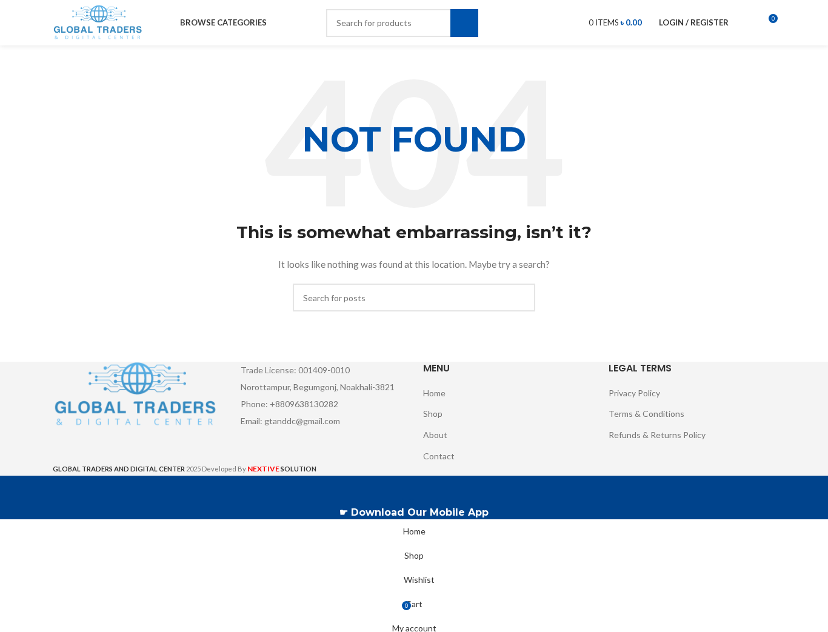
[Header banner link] (414, 316)
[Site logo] (98, 21)
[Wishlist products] (745, 23)
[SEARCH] (464, 23)
